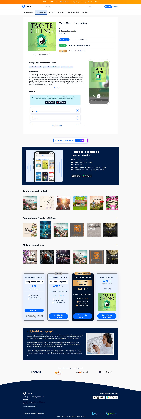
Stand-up (85, 12)
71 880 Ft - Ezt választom (82, 316)
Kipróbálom (80, 140)
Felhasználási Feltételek (29, 413)
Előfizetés (108, 6)
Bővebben (57, 88)
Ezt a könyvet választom (107, 316)
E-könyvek (52, 12)
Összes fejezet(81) (57, 126)
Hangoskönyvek (41, 12)
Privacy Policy (40, 413)
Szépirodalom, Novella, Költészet (52, 66)
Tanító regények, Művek (36, 66)
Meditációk (61, 12)
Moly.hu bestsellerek (67, 66)
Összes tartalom (28, 12)
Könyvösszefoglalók (73, 12)
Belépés (115, 6)
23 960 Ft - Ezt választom (58, 316)
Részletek (95, 2)
